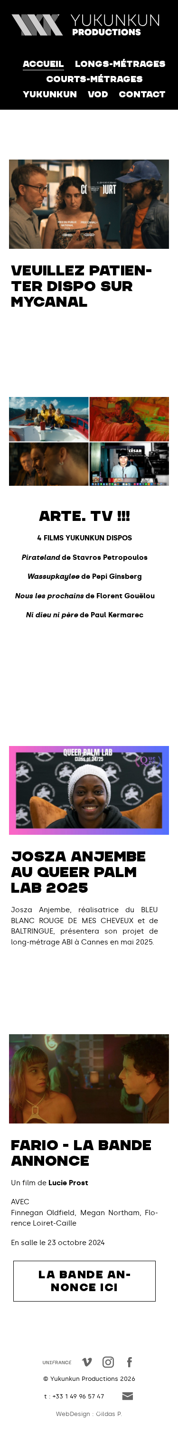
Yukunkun (50, 94)
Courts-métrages (94, 79)
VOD (98, 94)
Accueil (43, 64)
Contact (142, 94)
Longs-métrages (120, 64)
